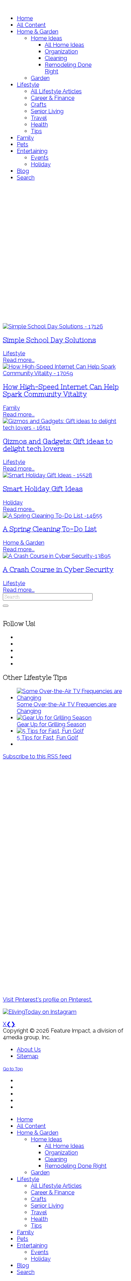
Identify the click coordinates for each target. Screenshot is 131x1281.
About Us (29, 1049)
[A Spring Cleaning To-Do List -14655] (52, 515)
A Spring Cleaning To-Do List (50, 529)
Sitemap (27, 1056)
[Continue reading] (72, 697)
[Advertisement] (65, 252)
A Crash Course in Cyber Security (58, 569)
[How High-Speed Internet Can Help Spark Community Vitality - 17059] (65, 373)
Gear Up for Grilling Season (51, 724)
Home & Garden (23, 542)
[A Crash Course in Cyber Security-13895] (57, 556)
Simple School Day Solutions (49, 340)
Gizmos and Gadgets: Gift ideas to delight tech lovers (58, 445)
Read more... (19, 360)
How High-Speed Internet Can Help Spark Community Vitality (61, 390)
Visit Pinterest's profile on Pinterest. (47, 999)
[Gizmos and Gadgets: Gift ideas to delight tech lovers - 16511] (65, 427)
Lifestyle (14, 353)
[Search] (5, 606)
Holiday (13, 502)
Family (11, 408)
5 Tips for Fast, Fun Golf (47, 737)
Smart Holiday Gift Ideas (43, 489)
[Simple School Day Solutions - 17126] (53, 326)
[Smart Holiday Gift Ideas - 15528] (47, 475)
